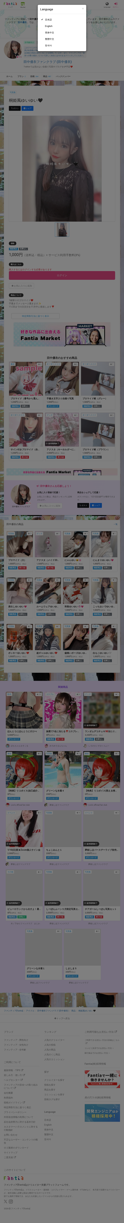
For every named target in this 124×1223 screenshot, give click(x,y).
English (48, 26)
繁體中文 (49, 39)
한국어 (48, 45)
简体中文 (49, 32)
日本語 (48, 19)
